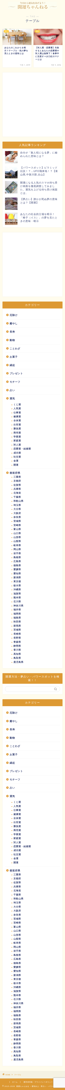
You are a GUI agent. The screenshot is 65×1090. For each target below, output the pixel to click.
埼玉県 (17, 505)
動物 (12, 340)
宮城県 (17, 521)
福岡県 (17, 614)
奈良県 (17, 517)
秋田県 (17, 621)
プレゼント (16, 373)
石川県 (17, 601)
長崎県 (17, 634)
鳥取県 (17, 658)
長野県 (17, 638)
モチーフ (15, 381)
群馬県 (17, 626)
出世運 (17, 424)
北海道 (17, 493)
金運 (16, 461)
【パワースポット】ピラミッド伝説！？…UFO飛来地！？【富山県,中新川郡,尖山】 (39, 171)
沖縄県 (17, 589)
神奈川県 (19, 605)
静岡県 (17, 646)
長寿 (12, 331)
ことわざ (15, 348)
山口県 (17, 533)
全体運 (17, 420)
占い (12, 390)
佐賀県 (17, 485)
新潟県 (17, 577)
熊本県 (17, 597)
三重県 (17, 477)
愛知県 (17, 573)
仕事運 (17, 412)
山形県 (17, 537)
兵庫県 (17, 489)
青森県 (17, 642)
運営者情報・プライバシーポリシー (38, 1082)
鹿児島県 (19, 662)
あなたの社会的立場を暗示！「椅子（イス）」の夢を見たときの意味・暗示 (39, 217)
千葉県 (17, 497)
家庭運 (17, 440)
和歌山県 (19, 501)
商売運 (17, 432)
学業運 (17, 436)
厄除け (14, 315)
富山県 (17, 529)
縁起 (12, 365)
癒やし (14, 323)
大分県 (17, 509)
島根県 (17, 557)
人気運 (17, 408)
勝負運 (17, 428)
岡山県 (17, 549)
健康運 (17, 416)
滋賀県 (17, 593)
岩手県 (17, 553)
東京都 (17, 581)
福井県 (17, 609)
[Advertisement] (32, 104)
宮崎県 (17, 525)
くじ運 (17, 404)
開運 (16, 465)
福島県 (17, 617)
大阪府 (17, 513)
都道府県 (15, 472)
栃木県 (17, 585)
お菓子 (14, 356)
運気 (12, 398)
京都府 (17, 481)
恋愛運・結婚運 (22, 448)
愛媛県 (17, 569)
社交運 (17, 457)
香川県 (17, 650)
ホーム (15, 1082)
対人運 (17, 445)
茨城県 (17, 630)
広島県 (17, 561)
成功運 (17, 453)
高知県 (17, 654)
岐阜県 (17, 545)
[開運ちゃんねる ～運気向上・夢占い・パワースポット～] (32, 6)
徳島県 (17, 565)
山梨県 (17, 541)
